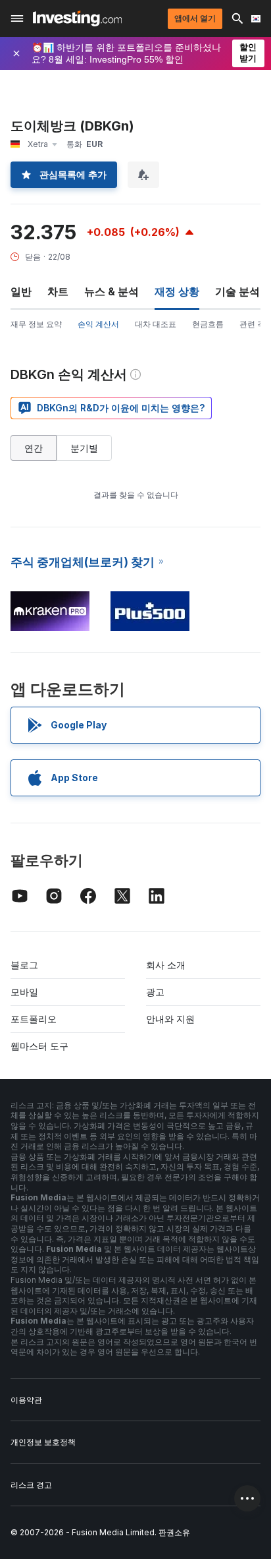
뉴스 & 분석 (111, 291)
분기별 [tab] (84, 448)
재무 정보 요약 (36, 324)
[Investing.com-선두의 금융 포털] (77, 18)
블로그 (24, 964)
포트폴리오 (34, 1018)
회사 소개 (165, 964)
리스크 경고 (31, 1485)
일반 (21, 291)
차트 (57, 291)
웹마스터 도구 (39, 1045)
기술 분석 (237, 291)
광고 (155, 991)
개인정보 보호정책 (43, 1442)
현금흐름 (208, 324)
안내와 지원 (170, 1018)
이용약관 (26, 1400)
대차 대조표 (155, 324)
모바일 (24, 991)
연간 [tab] (33, 448)
